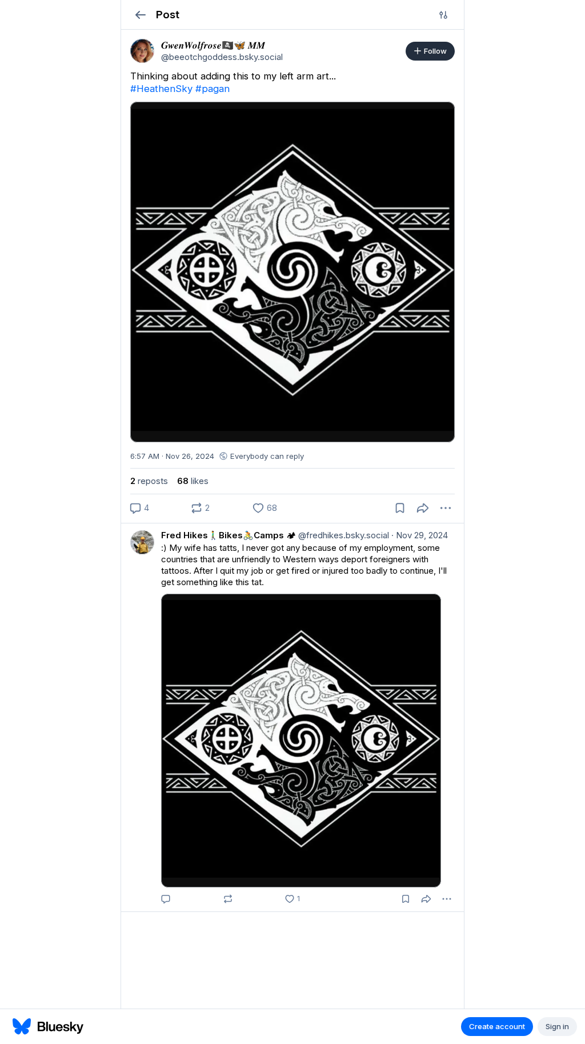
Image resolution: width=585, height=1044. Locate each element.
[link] (142, 51)
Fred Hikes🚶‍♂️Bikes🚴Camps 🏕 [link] (228, 535)
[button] (140, 14)
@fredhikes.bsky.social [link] (342, 535)
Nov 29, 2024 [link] (419, 535)
